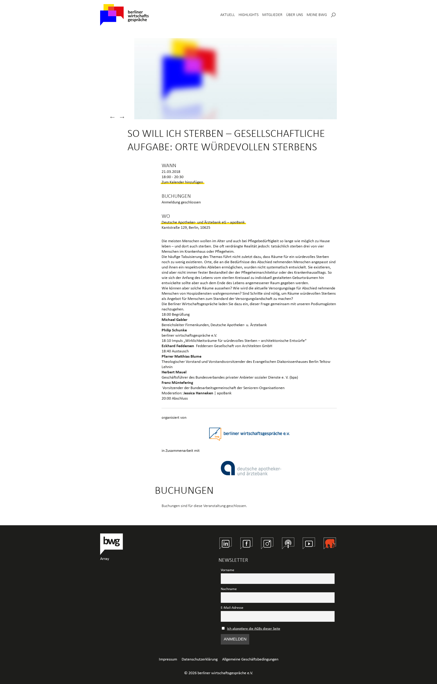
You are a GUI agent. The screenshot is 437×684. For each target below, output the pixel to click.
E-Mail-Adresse (232, 608)
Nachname (229, 589)
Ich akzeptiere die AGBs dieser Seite (253, 629)
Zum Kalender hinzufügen (182, 182)
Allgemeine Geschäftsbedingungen (250, 659)
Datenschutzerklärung (200, 659)
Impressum (168, 659)
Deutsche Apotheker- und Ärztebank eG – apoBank (203, 222)
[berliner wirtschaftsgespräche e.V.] (124, 15)
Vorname (227, 570)
